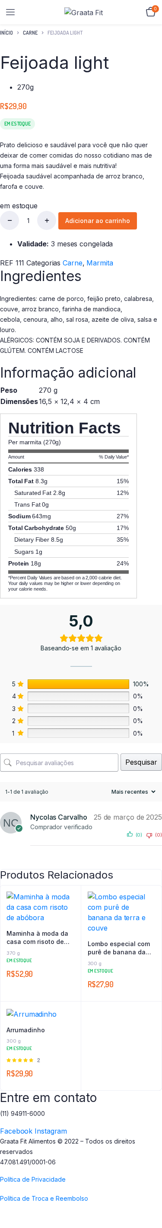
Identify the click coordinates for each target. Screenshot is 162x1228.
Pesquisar (141, 762)
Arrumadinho (25, 1030)
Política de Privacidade (33, 1179)
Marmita (99, 263)
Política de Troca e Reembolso (44, 1198)
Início (6, 32)
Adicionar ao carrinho (97, 220)
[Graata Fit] (84, 12)
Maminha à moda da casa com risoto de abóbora (37, 938)
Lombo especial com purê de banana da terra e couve (119, 948)
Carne (30, 32)
